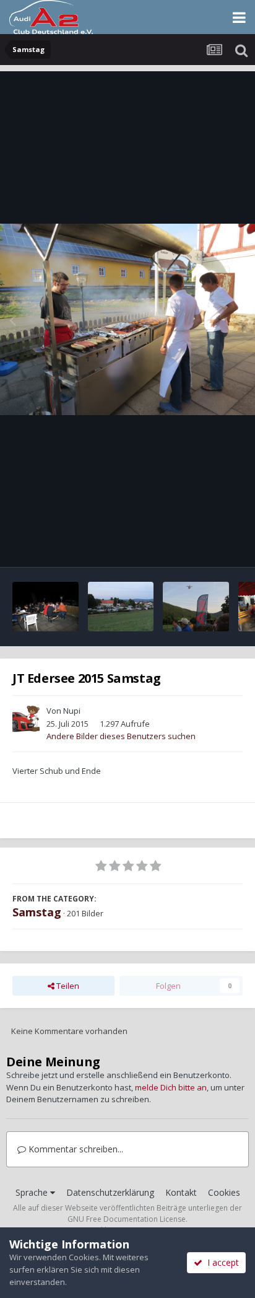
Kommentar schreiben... (74, 1149)
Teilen (66, 985)
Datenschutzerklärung (110, 1192)
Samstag (36, 912)
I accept (220, 1262)
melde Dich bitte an (171, 1087)
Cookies (224, 1192)
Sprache (32, 1192)
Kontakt (181, 1192)
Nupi (71, 710)
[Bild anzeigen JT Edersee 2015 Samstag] (45, 606)
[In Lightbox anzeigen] (127, 319)
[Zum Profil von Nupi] (26, 718)
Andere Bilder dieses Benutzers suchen (121, 736)
